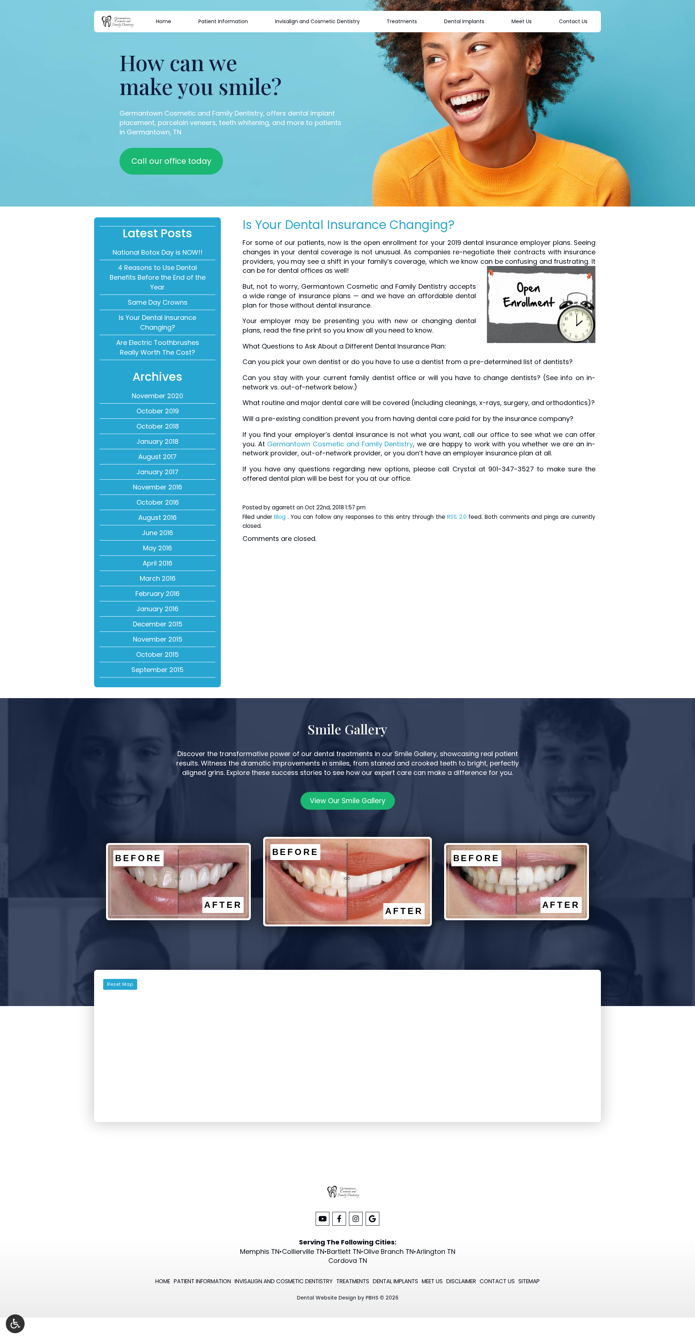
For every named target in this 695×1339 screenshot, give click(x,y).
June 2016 (157, 532)
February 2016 (157, 593)
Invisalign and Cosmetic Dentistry (317, 21)
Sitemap (529, 1281)
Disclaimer (461, 1281)
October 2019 (157, 411)
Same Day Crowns (158, 302)
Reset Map (120, 984)
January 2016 (157, 608)
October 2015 (157, 654)
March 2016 (158, 578)
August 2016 (157, 517)
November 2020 (157, 395)
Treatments (402, 21)
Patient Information (223, 21)
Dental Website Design (326, 1297)
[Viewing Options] (15, 1324)
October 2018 (157, 426)
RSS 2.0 (457, 517)
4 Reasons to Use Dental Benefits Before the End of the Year (158, 277)
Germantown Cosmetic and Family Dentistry (340, 444)
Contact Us (573, 21)
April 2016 (157, 563)
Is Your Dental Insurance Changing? (157, 322)
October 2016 (157, 502)
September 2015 (157, 669)
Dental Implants (464, 21)
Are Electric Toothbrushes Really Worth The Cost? (157, 347)
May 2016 (157, 547)
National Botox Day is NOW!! (158, 252)
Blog (280, 517)
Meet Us (521, 21)
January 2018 (157, 441)
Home (163, 21)
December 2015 (157, 624)
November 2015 (157, 639)
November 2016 (157, 487)
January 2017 (157, 471)
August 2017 (157, 456)
